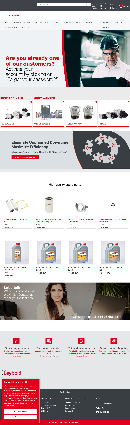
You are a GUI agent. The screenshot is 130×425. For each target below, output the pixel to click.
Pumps (6, 22)
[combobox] (62, 4)
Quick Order (105, 22)
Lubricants (89, 22)
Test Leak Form (46, 408)
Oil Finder (44, 411)
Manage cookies (21, 417)
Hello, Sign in (104, 4)
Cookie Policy (70, 405)
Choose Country (106, 403)
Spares (78, 22)
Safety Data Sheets (48, 405)
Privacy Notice (70, 411)
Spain (94, 8)
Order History (118, 22)
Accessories (67, 22)
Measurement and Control (22, 22)
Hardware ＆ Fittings (42, 22)
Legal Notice (70, 408)
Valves (56, 22)
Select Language (113, 5)
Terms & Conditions (72, 402)
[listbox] (114, 8)
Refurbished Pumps (10, 27)
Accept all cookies (21, 411)
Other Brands (26, 27)
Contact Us (105, 27)
